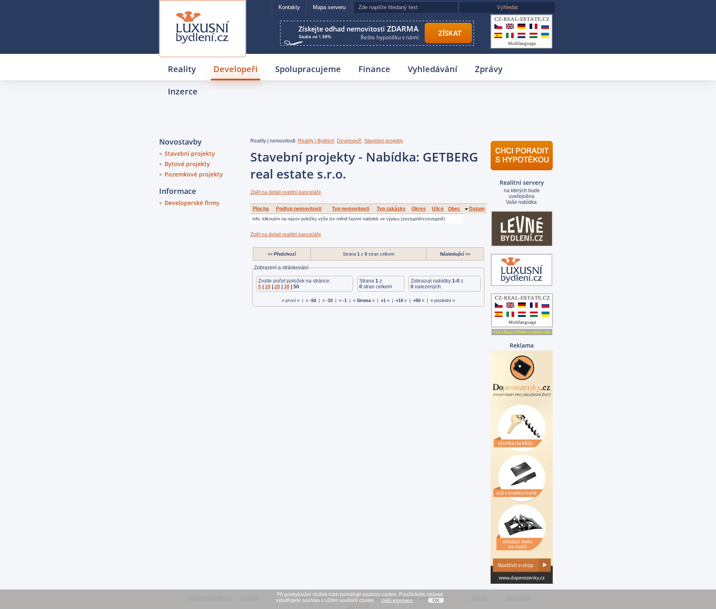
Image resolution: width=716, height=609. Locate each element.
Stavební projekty (189, 153)
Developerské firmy (192, 203)
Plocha (261, 209)
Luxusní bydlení (203, 11)
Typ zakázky (391, 209)
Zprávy (489, 69)
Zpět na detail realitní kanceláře (285, 192)
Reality (182, 69)
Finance (374, 69)
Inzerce (183, 91)
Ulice (438, 209)
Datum (477, 209)
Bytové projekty (187, 164)
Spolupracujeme (308, 69)
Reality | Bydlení (316, 141)
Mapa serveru (329, 7)
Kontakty (289, 7)
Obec (454, 209)
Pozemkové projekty (193, 174)
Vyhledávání (432, 69)
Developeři (235, 69)
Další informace (397, 600)
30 (287, 287)
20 (277, 287)
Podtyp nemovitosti (299, 209)
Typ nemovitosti (350, 209)
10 (268, 287)
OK (435, 600)
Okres (418, 209)
